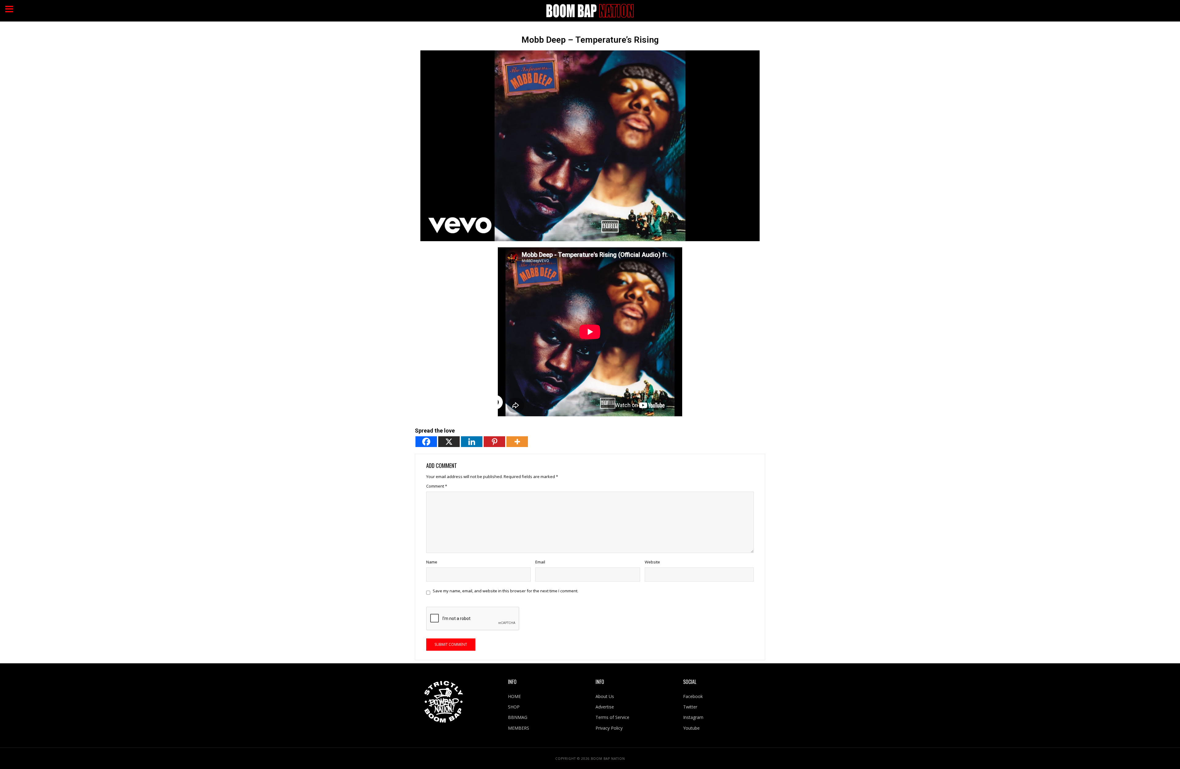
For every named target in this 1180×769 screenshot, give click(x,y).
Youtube (691, 728)
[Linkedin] (471, 441)
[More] (517, 441)
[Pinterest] (494, 441)
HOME (514, 696)
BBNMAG (517, 717)
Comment (436, 486)
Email (540, 562)
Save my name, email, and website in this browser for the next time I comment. (505, 591)
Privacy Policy (609, 728)
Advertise (605, 707)
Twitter (690, 707)
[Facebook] (426, 441)
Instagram (693, 717)
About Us (605, 696)
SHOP (514, 707)
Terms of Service (612, 717)
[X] (449, 441)
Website (652, 562)
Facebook (693, 696)
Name (431, 562)
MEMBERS (518, 728)
